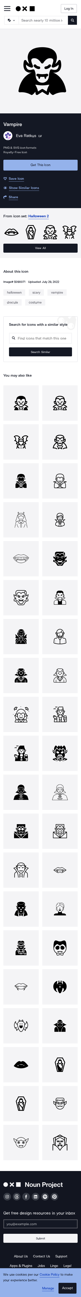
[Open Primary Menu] (7, 9)
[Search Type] (11, 20)
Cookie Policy (50, 1274)
